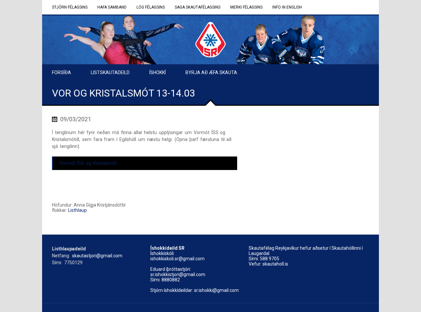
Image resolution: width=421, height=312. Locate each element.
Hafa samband (112, 7)
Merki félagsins (246, 7)
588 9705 (269, 258)
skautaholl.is (275, 264)
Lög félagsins (150, 7)
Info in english (287, 7)
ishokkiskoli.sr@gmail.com (177, 258)
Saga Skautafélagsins (197, 7)
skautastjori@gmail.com (97, 255)
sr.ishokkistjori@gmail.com (177, 274)
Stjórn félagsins (69, 7)
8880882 (170, 279)
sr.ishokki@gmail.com (216, 290)
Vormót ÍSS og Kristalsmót (88, 163)
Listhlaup (77, 210)
